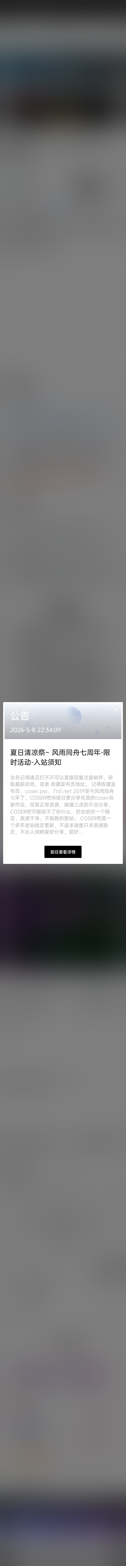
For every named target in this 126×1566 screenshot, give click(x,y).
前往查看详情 (63, 852)
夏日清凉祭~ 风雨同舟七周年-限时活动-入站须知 (60, 757)
